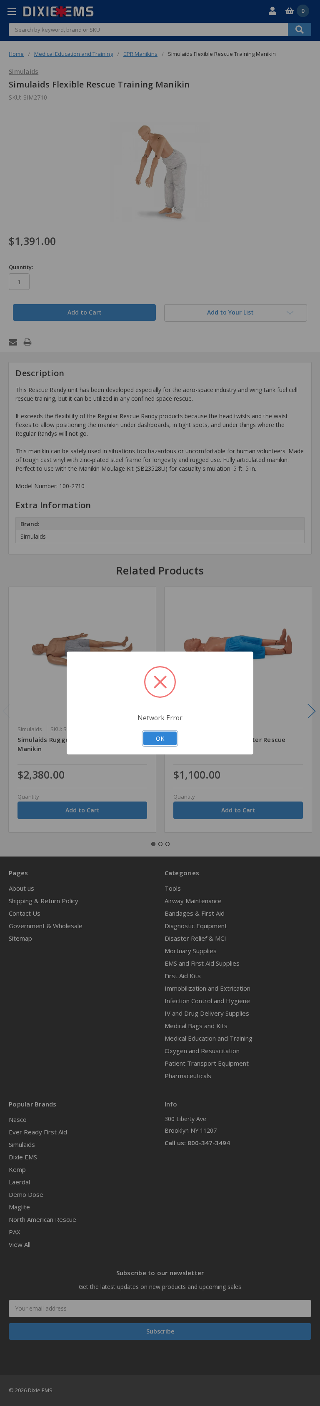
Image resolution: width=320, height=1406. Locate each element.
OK (160, 738)
